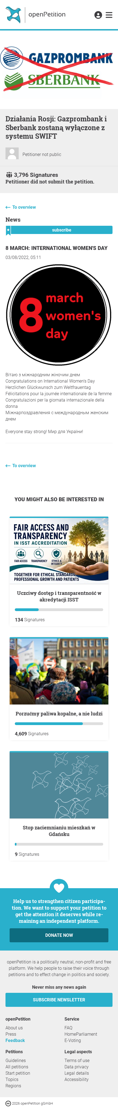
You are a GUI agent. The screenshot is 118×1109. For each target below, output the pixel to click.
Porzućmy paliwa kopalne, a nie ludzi (59, 713)
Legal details (76, 1073)
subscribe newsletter (59, 999)
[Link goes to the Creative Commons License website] (8, 1103)
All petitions (16, 1066)
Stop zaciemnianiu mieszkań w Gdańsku (59, 830)
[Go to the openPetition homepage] (36, 14)
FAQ (68, 1027)
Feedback (15, 1040)
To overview (24, 207)
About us (14, 1027)
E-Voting (72, 1040)
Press (10, 1034)
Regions (13, 1085)
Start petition (17, 1073)
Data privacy (76, 1066)
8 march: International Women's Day (56, 248)
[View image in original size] (59, 365)
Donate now (59, 935)
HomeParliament (80, 1034)
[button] (98, 15)
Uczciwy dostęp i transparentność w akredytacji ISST (59, 596)
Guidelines (15, 1060)
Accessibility (76, 1079)
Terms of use (76, 1060)
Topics (11, 1079)
